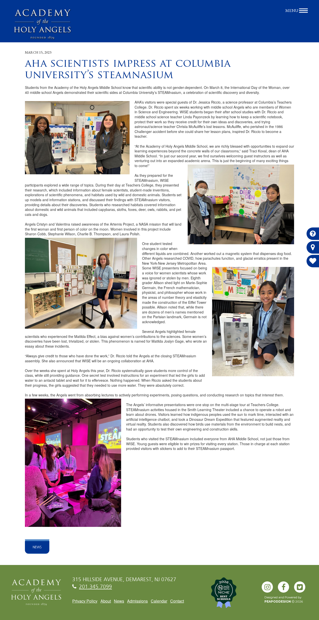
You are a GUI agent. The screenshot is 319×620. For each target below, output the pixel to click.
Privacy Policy (84, 601)
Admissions (137, 601)
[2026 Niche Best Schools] (232, 595)
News (37, 547)
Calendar (159, 601)
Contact (177, 601)
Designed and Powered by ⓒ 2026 (283, 599)
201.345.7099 (95, 587)
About (105, 601)
